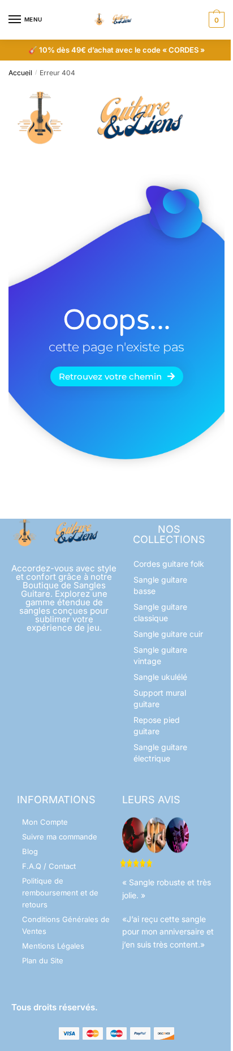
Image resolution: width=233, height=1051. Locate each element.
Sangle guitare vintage (160, 655)
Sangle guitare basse (160, 585)
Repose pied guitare (156, 725)
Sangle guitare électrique (160, 752)
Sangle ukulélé (160, 677)
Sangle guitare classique (160, 612)
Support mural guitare (159, 698)
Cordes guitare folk (168, 563)
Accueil (20, 72)
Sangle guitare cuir (168, 634)
